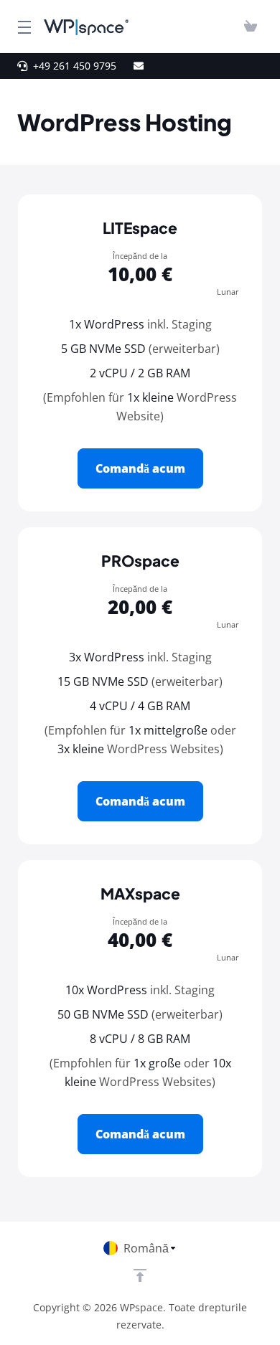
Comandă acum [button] (140, 468)
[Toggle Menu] (21, 26)
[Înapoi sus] (140, 1275)
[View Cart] (250, 26)
